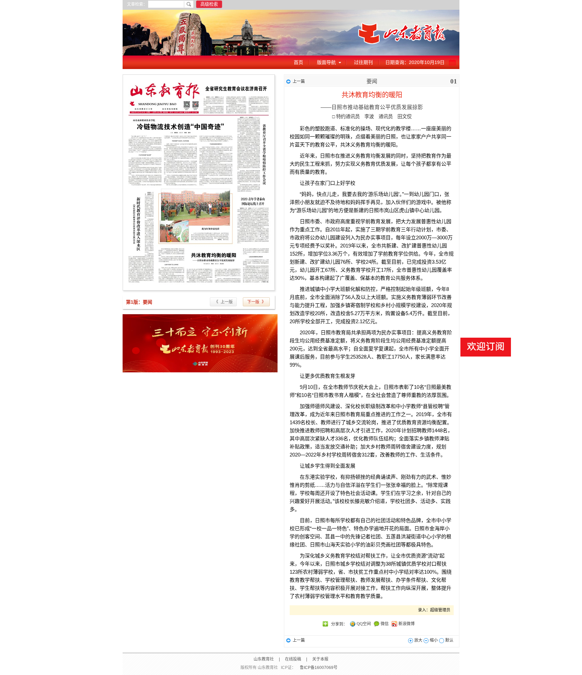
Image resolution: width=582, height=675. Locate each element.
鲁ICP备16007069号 (318, 667)
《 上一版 (223, 302)
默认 (448, 640)
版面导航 (326, 62)
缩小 (433, 640)
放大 (417, 640)
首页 (298, 62)
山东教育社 (264, 659)
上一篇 (299, 81)
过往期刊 (363, 62)
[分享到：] (325, 624)
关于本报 (320, 659)
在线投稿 (293, 659)
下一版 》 (256, 302)
